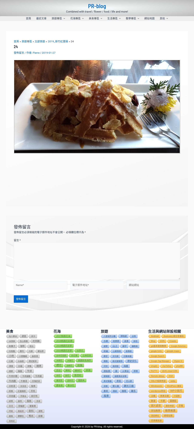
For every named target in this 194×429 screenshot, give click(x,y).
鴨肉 (31, 416)
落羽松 (78, 375)
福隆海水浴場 (120, 376)
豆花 (11, 406)
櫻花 (59, 365)
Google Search (157, 356)
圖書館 (173, 401)
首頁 (28, 18)
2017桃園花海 (63, 336)
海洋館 (116, 366)
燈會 (136, 371)
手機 (181, 406)
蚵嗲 (11, 401)
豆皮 (38, 401)
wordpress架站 (158, 391)
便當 (24, 336)
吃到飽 (36, 341)
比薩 (11, 361)
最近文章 (41, 18)
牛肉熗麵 (26, 376)
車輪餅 (21, 406)
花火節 (129, 381)
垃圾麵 (12, 351)
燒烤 (38, 366)
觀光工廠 (129, 386)
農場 (106, 391)
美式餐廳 (108, 381)
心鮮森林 (117, 351)
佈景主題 (164, 396)
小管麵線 (23, 356)
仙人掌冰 (13, 336)
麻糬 (40, 416)
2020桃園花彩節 (64, 350)
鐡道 (115, 391)
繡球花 (78, 370)
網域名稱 (168, 415)
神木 (68, 370)
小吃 (11, 356)
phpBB (179, 366)
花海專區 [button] (75, 18)
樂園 (106, 361)
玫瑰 (79, 365)
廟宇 (124, 346)
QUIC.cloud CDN (169, 371)
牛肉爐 (38, 376)
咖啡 (22, 346)
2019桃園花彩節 (64, 346)
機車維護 (170, 410)
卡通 (162, 401)
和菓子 (12, 346)
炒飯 (20, 366)
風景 (106, 396)
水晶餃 (21, 361)
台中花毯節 (61, 355)
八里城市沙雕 (109, 336)
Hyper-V (178, 361)
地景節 (116, 341)
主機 (153, 396)
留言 (17, 240)
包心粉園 (24, 341)
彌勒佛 (135, 346)
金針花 (70, 380)
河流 (106, 366)
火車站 (125, 371)
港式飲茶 (33, 361)
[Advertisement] (97, 176)
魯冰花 (71, 385)
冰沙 (33, 336)
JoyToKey (166, 366)
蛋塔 (20, 401)
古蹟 (106, 341)
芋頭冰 (23, 396)
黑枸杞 (12, 421)
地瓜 (31, 346)
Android (155, 336)
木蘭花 (70, 360)
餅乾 (41, 411)
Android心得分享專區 (174, 336)
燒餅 (11, 371)
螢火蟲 (116, 386)
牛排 (29, 371)
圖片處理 (156, 405)
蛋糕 (29, 401)
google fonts (156, 351)
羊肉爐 (12, 396)
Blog (153, 341)
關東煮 (33, 406)
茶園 (106, 386)
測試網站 (155, 415)
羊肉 (33, 391)
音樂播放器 (156, 420)
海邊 (126, 366)
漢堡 (11, 366)
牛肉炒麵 (13, 376)
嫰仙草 (41, 351)
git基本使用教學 (158, 346)
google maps (173, 351)
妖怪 (135, 341)
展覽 (106, 346)
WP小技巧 (176, 390)
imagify (154, 366)
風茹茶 (21, 411)
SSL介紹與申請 (158, 381)
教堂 (106, 356)
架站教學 (155, 410)
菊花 (67, 375)
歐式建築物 (117, 361)
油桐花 (69, 365)
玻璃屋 (107, 376)
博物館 (123, 336)
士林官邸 (87, 355)
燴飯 (20, 371)
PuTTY (154, 371)
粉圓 (11, 391)
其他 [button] (162, 18)
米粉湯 (12, 386)
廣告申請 (170, 406)
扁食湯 (35, 356)
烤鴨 (29, 366)
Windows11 (156, 386)
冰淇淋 (12, 341)
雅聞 (124, 391)
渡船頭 (107, 371)
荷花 (58, 375)
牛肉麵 (12, 381)
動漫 (153, 401)
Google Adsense (178, 346)
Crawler (173, 341)
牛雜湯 (24, 381)
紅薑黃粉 (22, 391)
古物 (134, 336)
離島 (133, 391)
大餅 (31, 351)
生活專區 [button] (112, 18)
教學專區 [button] (131, 18)
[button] (63, 18)
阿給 (11, 411)
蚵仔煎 (34, 396)
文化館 (116, 356)
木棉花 (59, 360)
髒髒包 (21, 416)
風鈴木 (81, 380)
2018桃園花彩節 (64, 341)
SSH (171, 376)
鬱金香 (59, 385)
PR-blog (97, 5)
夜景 (126, 341)
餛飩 (11, 416)
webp (173, 381)
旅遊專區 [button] (57, 18)
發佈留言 (19, 52)
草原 (88, 370)
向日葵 (74, 355)
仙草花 (80, 350)
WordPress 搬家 (174, 386)
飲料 (31, 410)
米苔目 (23, 386)
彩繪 (106, 351)
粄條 (33, 386)
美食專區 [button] (94, 18)
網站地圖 (149, 18)
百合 (58, 370)
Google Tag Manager (160, 361)
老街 (119, 381)
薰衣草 (59, 380)
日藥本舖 (127, 356)
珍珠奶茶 (36, 381)
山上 (115, 346)
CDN (162, 341)
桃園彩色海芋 (84, 360)
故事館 (129, 351)
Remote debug (157, 376)
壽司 (22, 351)
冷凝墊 (177, 396)
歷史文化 (132, 361)
